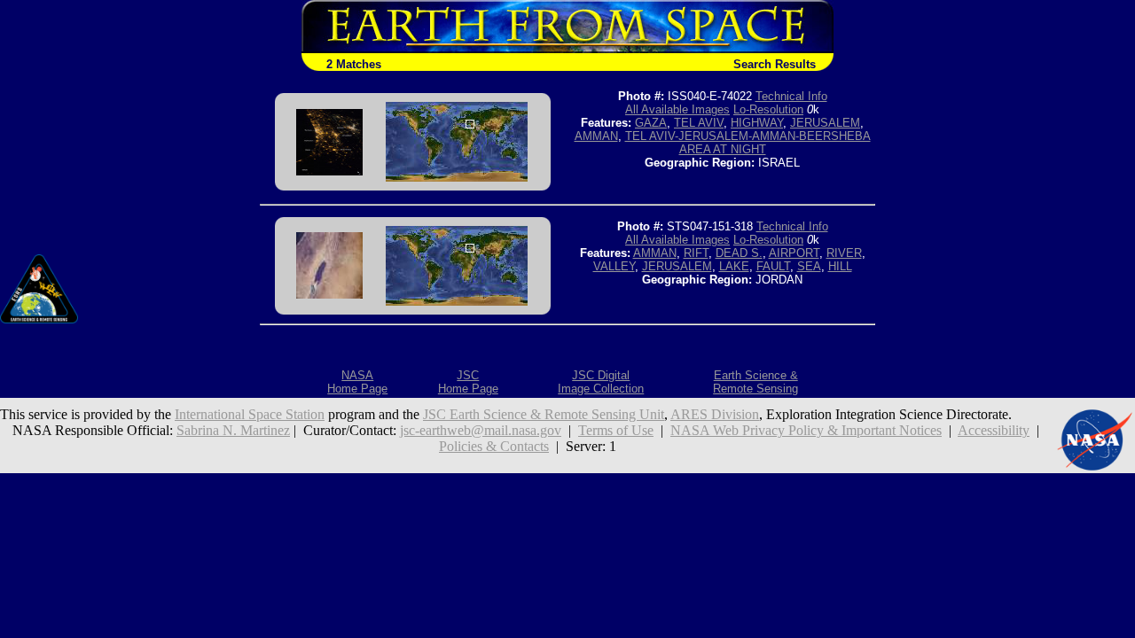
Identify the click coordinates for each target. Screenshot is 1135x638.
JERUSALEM (825, 122)
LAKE (734, 266)
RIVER (844, 253)
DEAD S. (739, 253)
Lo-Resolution (768, 109)
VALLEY (614, 266)
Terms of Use (616, 430)
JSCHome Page (468, 382)
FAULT (773, 266)
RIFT (696, 253)
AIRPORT (794, 253)
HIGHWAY (757, 122)
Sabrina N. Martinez (233, 430)
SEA (809, 266)
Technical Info (791, 96)
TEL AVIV (699, 122)
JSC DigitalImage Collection (601, 382)
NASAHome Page (357, 382)
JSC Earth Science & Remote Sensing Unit (543, 414)
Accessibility (993, 430)
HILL (840, 266)
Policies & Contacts (494, 446)
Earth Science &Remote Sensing (755, 382)
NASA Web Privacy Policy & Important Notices (806, 430)
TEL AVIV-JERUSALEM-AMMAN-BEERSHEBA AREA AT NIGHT (748, 142)
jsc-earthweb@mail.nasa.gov (480, 430)
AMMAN (596, 136)
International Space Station (250, 414)
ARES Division (714, 414)
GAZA (651, 122)
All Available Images (677, 109)
